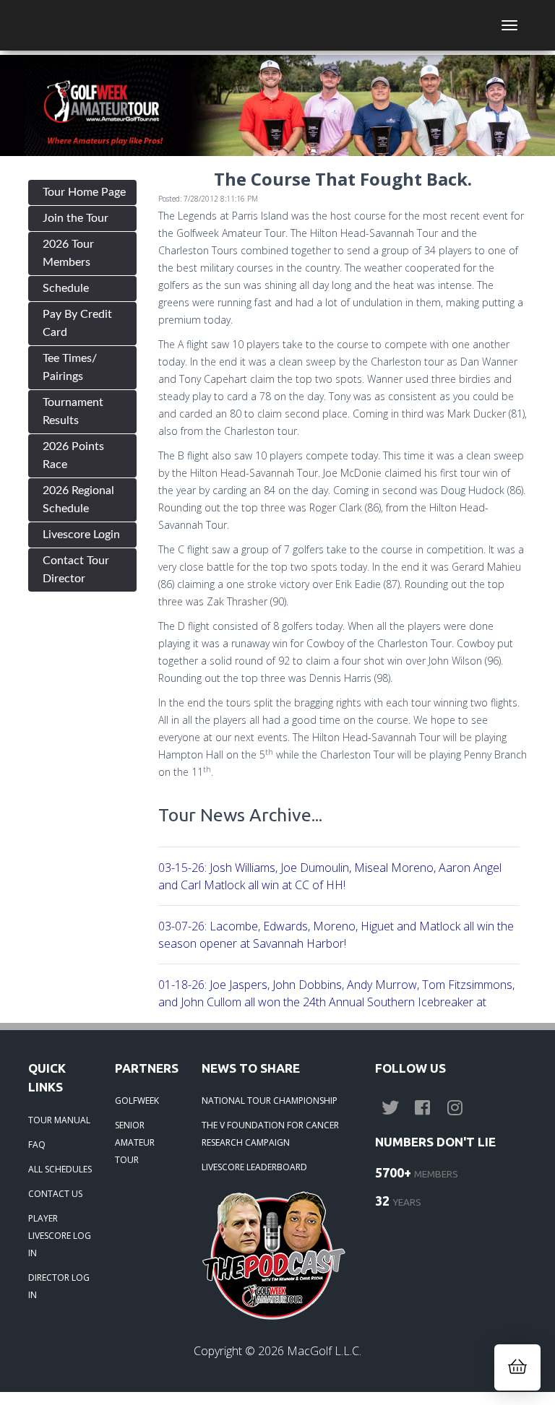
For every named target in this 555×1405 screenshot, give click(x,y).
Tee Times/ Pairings (70, 367)
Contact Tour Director (76, 569)
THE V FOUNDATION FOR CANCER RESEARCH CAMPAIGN (270, 1134)
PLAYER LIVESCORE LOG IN (59, 1235)
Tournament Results (73, 411)
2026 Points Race (73, 455)
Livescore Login (81, 534)
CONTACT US (55, 1194)
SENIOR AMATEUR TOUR (135, 1142)
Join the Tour (75, 218)
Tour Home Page (84, 192)
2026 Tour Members (68, 253)
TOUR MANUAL (59, 1120)
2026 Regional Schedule (78, 499)
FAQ (37, 1144)
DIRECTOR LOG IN (59, 1286)
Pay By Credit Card (77, 323)
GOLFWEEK (137, 1100)
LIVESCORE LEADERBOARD (254, 1167)
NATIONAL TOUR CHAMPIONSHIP (269, 1100)
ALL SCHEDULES (60, 1169)
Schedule (66, 288)
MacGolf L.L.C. (324, 1351)
